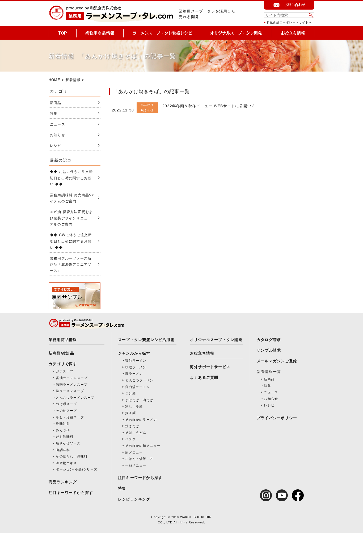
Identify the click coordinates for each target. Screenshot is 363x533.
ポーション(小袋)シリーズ (76, 469)
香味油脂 (63, 424)
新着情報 (73, 80)
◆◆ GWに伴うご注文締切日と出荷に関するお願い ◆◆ (71, 241)
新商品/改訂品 (61, 353)
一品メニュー (135, 465)
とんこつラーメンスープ (75, 397)
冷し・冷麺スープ (70, 417)
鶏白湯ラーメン (137, 387)
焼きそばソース (68, 443)
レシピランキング (134, 499)
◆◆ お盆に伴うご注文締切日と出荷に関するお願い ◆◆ (71, 178)
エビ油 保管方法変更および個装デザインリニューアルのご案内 (71, 218)
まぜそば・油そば (139, 400)
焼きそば (132, 426)
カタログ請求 (269, 340)
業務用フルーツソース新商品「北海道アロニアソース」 (70, 264)
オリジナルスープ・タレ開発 (216, 340)
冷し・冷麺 (134, 406)
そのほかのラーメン (141, 420)
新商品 (55, 103)
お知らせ (57, 135)
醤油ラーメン (135, 361)
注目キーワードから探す (71, 492)
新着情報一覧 (269, 371)
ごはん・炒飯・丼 (139, 459)
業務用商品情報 (63, 340)
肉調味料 (63, 450)
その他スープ (66, 411)
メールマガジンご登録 (277, 361)
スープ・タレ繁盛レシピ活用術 (146, 340)
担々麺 (130, 413)
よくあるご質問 (204, 377)
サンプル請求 (269, 350)
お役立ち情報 (202, 353)
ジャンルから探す (134, 353)
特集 (53, 113)
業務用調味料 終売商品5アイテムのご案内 (72, 198)
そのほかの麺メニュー (142, 446)
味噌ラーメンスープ (71, 384)
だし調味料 (64, 437)
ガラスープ (64, 371)
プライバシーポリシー (277, 418)
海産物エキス (66, 463)
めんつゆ (63, 430)
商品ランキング (63, 482)
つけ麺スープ (66, 404)
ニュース (57, 124)
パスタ (130, 439)
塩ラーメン (134, 374)
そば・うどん (135, 433)
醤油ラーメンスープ (71, 378)
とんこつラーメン (139, 380)
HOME (54, 80)
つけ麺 (130, 393)
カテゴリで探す (63, 364)
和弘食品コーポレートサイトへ (289, 22)
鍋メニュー (134, 452)
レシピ (55, 146)
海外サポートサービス (210, 367)
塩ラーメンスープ (70, 391)
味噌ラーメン (135, 367)
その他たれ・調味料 (71, 456)
